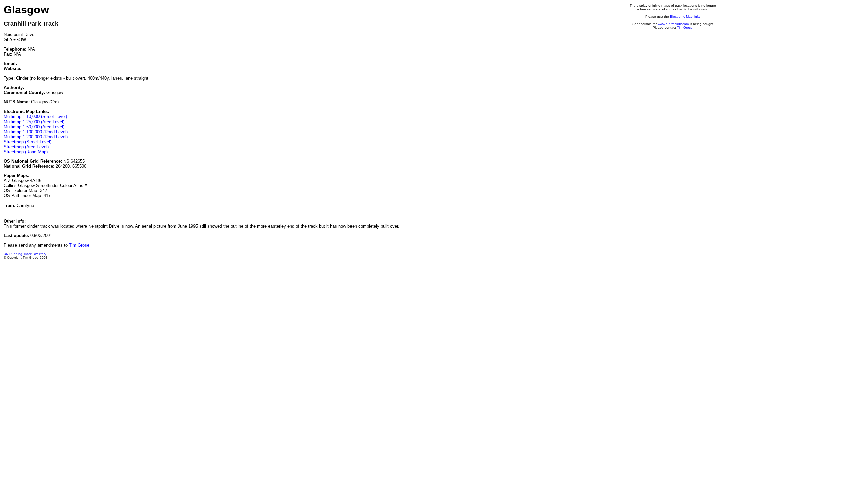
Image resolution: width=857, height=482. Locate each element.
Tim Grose (685, 27)
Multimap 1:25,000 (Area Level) (34, 121)
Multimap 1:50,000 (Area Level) (34, 126)
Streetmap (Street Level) (27, 141)
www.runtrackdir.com (673, 24)
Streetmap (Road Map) (26, 151)
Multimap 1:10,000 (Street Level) (35, 116)
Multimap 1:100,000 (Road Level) (36, 131)
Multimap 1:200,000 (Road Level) (36, 136)
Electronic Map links (685, 16)
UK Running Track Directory (25, 254)
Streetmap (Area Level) (26, 146)
